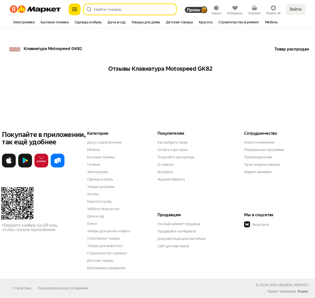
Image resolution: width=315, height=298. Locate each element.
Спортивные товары (103, 238)
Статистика (22, 288)
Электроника (97, 172)
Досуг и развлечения (104, 142)
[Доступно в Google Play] (25, 166)
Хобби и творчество (103, 209)
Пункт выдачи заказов (262, 164)
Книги (92, 224)
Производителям (258, 157)
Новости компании (259, 142)
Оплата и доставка (172, 150)
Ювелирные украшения (106, 268)
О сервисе (166, 164)
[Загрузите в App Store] (9, 166)
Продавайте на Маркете (177, 231)
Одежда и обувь (100, 179)
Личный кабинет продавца (179, 224)
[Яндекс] (303, 291)
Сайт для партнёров (173, 246)
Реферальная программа (264, 150)
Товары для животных (105, 246)
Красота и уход (99, 201)
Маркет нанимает (258, 172)
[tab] (24, 23)
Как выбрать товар (173, 142)
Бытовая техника (100, 157)
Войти (295, 9)
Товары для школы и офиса (108, 231)
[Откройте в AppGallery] (41, 166)
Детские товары (100, 261)
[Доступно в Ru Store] (57, 166)
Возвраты (165, 172)
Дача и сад (95, 216)
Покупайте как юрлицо (176, 157)
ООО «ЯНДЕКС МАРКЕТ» (289, 285)
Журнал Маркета (171, 179)
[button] (278, 224)
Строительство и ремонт (107, 253)
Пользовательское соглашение (63, 288)
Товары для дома (100, 187)
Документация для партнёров (182, 239)
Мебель (93, 150)
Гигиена (93, 164)
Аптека (93, 194)
